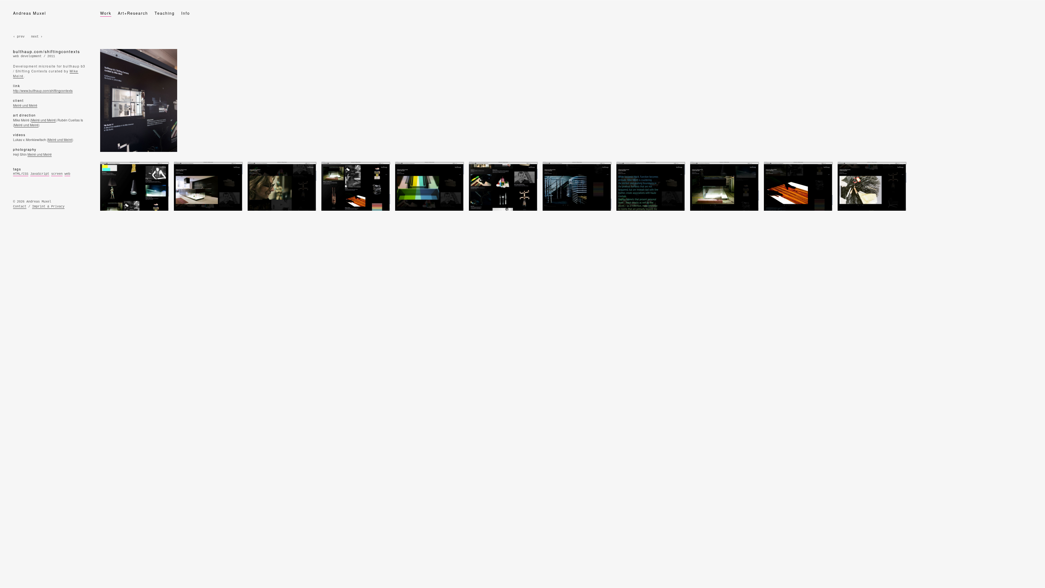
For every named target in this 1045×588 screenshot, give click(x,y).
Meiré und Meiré (25, 105)
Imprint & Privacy (48, 207)
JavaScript (39, 174)
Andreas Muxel (29, 13)
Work (105, 13)
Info (185, 13)
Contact (19, 207)
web (67, 174)
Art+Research (133, 13)
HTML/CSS (20, 174)
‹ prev (18, 37)
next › (36, 37)
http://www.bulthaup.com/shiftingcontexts (43, 90)
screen (57, 174)
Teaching (165, 13)
